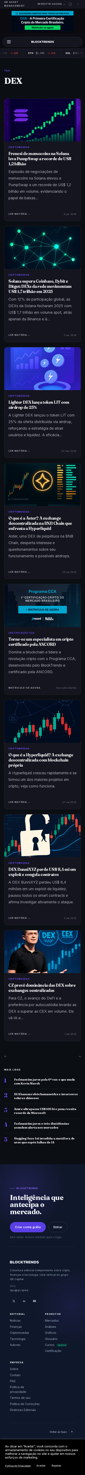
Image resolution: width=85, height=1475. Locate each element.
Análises (50, 1326)
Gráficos (50, 1332)
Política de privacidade (18, 1389)
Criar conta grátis (28, 1227)
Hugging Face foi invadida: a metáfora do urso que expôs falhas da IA (44, 1140)
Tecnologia (17, 1339)
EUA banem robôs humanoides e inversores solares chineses (46, 1096)
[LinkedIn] (24, 1301)
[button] (70, 4)
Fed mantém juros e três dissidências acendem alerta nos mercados (41, 1125)
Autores (15, 1345)
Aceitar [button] (41, 1465)
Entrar (57, 1227)
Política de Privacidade (18, 1465)
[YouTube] (34, 1301)
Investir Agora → (51, 3)
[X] (14, 1301)
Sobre (14, 1369)
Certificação (53, 1351)
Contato (15, 1375)
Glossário (51, 1339)
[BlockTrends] (43, 41)
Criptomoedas (19, 1332)
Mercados (52, 1320)
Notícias (15, 1320)
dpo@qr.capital (19, 1290)
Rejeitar (56, 1465)
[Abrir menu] (9, 41)
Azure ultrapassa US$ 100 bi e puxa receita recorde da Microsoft (45, 1111)
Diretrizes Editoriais (23, 1410)
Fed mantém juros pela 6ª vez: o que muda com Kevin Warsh (44, 1081)
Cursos (55, 1345)
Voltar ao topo (58, 1431)
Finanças (16, 1326)
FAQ (12, 1381)
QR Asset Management (14, 4)
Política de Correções (25, 1404)
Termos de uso (20, 1397)
